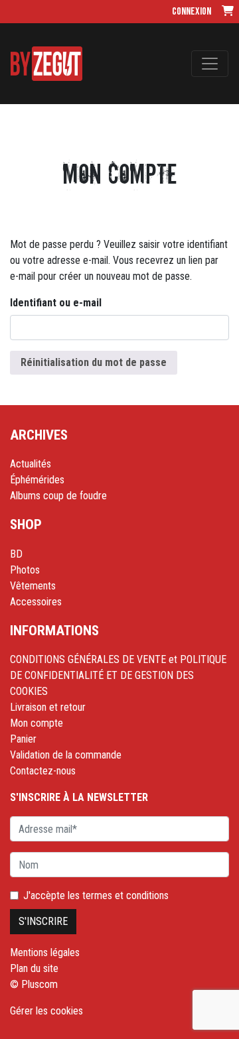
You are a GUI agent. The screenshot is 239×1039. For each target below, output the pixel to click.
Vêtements (33, 586)
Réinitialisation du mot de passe (94, 362)
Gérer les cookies (46, 1011)
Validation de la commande (65, 755)
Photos (25, 570)
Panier (23, 739)
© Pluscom (34, 984)
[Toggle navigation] (209, 63)
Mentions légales (45, 952)
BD (16, 554)
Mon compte (36, 723)
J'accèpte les (96, 895)
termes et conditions (125, 895)
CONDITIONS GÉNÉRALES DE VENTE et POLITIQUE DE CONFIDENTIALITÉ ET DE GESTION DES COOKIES (118, 675)
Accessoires (36, 601)
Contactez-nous (43, 770)
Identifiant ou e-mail (56, 302)
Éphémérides (37, 479)
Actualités (30, 464)
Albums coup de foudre (58, 495)
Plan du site (34, 968)
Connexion (191, 11)
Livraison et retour (48, 707)
